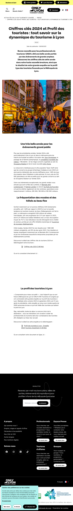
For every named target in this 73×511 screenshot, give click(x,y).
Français (60, 482)
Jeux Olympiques (50, 157)
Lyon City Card (47, 2)
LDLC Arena (47, 164)
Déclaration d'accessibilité (13, 431)
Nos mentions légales (11, 440)
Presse (39, 17)
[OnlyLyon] (9, 482)
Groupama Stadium (20, 164)
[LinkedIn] (20, 451)
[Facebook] (6, 451)
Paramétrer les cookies (60, 508)
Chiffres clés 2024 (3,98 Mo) (34, 246)
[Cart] (63, 10)
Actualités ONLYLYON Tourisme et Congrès (19, 17)
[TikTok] (27, 451)
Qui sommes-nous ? (10, 425)
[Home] (36, 10)
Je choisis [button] (17, 507)
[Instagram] (13, 451)
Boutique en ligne (11, 2)
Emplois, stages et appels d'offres (15, 428)
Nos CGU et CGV (10, 434)
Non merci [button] (7, 507)
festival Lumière (30, 187)
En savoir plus (43, 440)
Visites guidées (31, 2)
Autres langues (9, 437)
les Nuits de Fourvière (51, 187)
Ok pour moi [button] (31, 507)
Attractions (63, 2)
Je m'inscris (42, 403)
